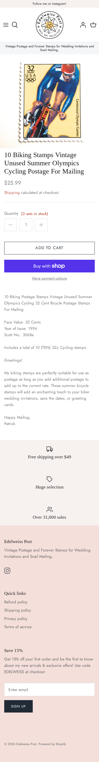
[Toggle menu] (6, 25)
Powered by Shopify (52, 744)
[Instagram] (7, 571)
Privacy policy (15, 619)
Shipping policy (17, 610)
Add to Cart (49, 248)
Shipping (12, 192)
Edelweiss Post (26, 744)
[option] (49, 101)
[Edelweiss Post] (49, 24)
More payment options (49, 278)
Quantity (11, 213)
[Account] (81, 25)
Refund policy (15, 602)
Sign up (18, 706)
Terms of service (18, 627)
